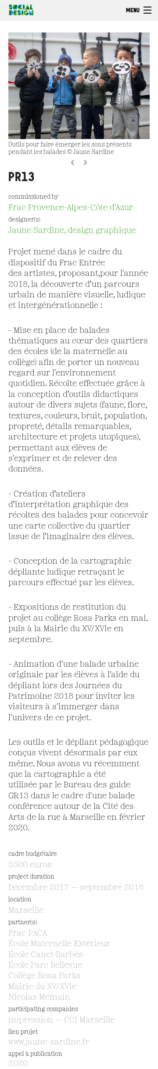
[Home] (19, 9)
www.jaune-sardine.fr (48, 1042)
